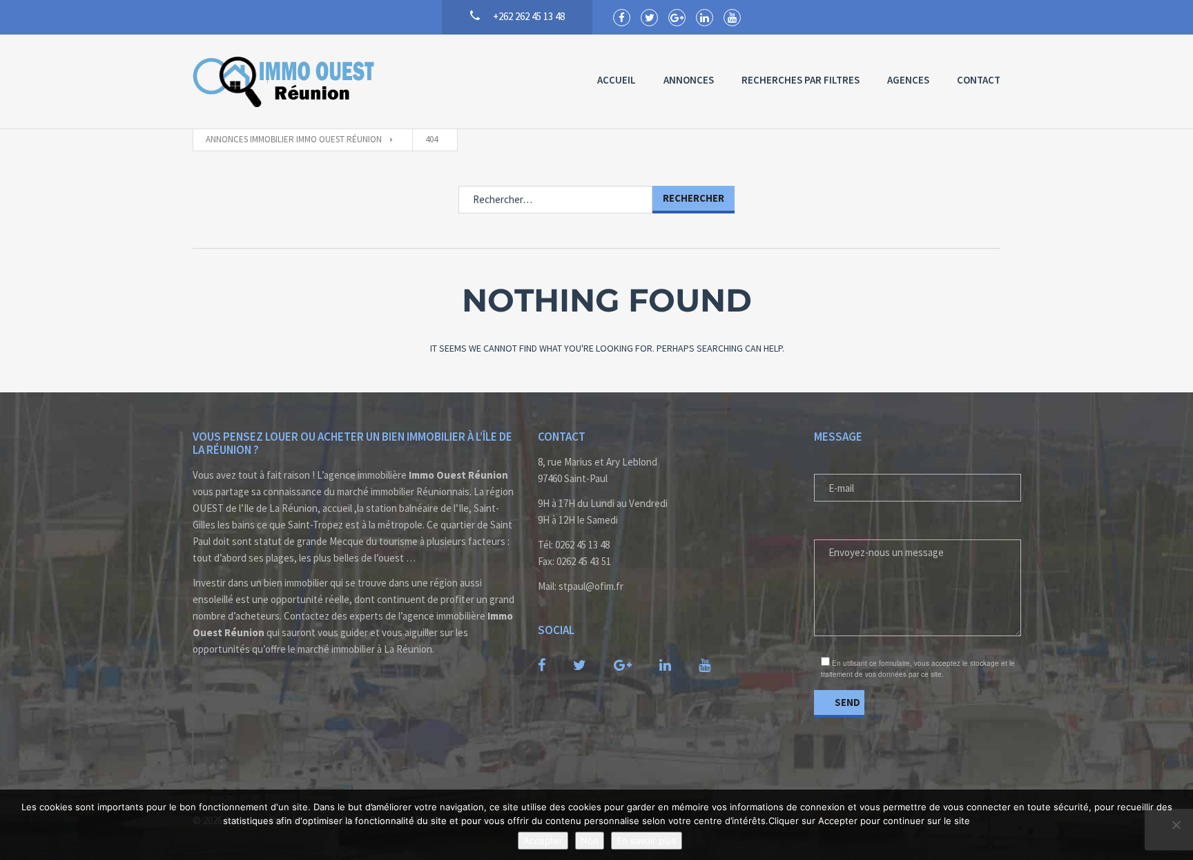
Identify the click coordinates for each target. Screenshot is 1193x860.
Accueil (616, 79)
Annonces (688, 79)
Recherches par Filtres (800, 79)
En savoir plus (647, 840)
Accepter (543, 840)
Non (590, 840)
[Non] (1176, 825)
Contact (978, 79)
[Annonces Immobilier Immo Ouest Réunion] (285, 81)
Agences (908, 79)
